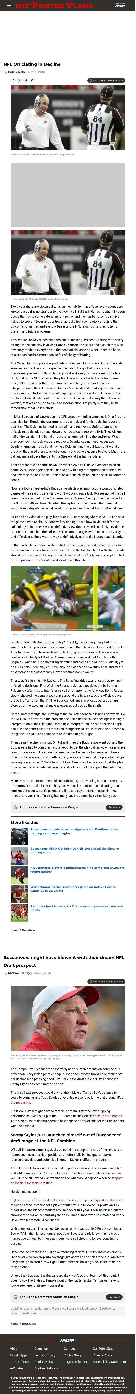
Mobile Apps (18, 1355)
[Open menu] (9, 5)
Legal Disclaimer (75, 1362)
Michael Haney (19, 973)
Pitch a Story (72, 1355)
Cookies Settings (46, 1368)
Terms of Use (19, 1362)
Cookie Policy (43, 1362)
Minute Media (26, 1377)
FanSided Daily (44, 1355)
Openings (41, 1348)
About (14, 1348)
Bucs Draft (29, 1323)
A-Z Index (16, 1368)
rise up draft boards (108, 1116)
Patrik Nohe (17, 72)
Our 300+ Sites (103, 1348)
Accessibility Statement (109, 1362)
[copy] (32, 80)
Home (14, 930)
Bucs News (29, 930)
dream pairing (20, 1102)
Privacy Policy (102, 1355)
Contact (69, 1348)
